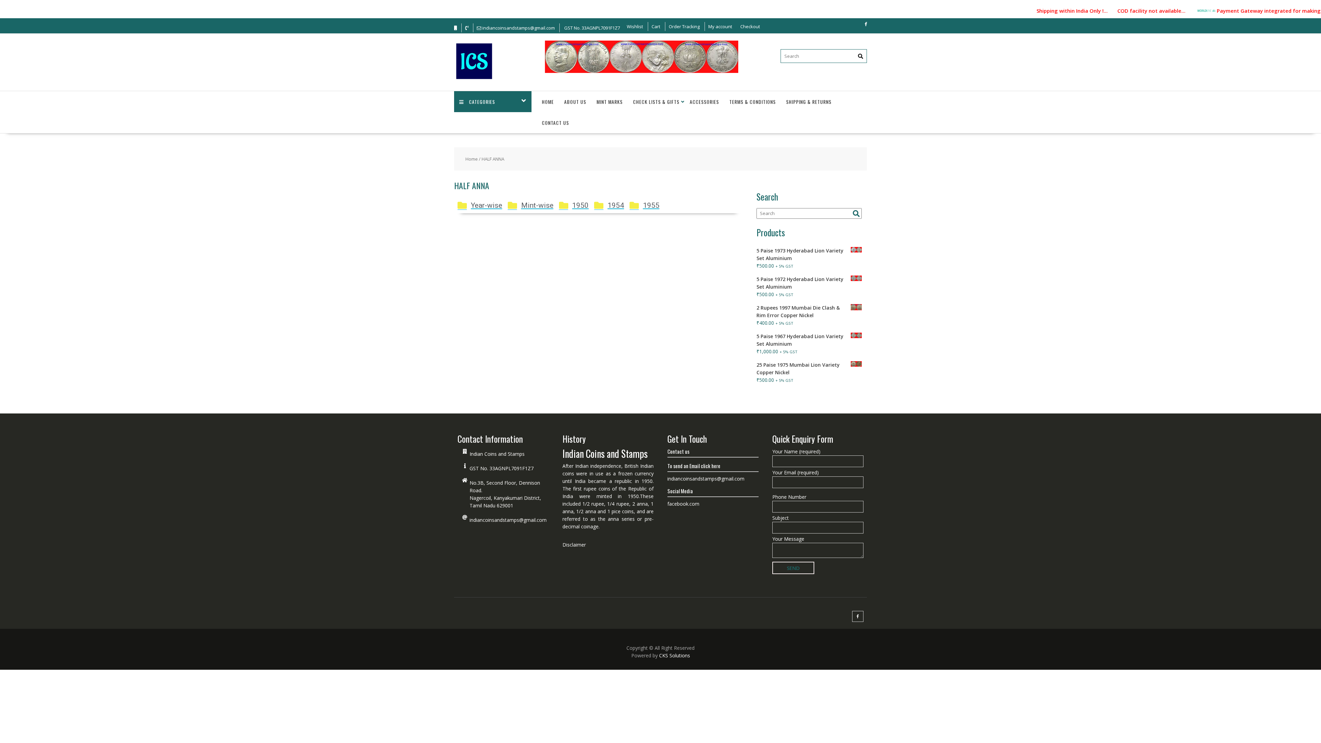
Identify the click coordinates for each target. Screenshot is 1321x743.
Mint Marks (610, 101)
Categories (482, 101)
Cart (656, 26)
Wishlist (635, 26)
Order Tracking (684, 26)
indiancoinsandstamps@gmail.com (508, 520)
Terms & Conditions (752, 101)
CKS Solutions (674, 655)
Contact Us (555, 122)
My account (720, 26)
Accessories (704, 101)
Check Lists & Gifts (656, 101)
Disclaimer (574, 544)
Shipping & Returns (808, 101)
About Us (575, 101)
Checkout (750, 26)
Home (548, 101)
